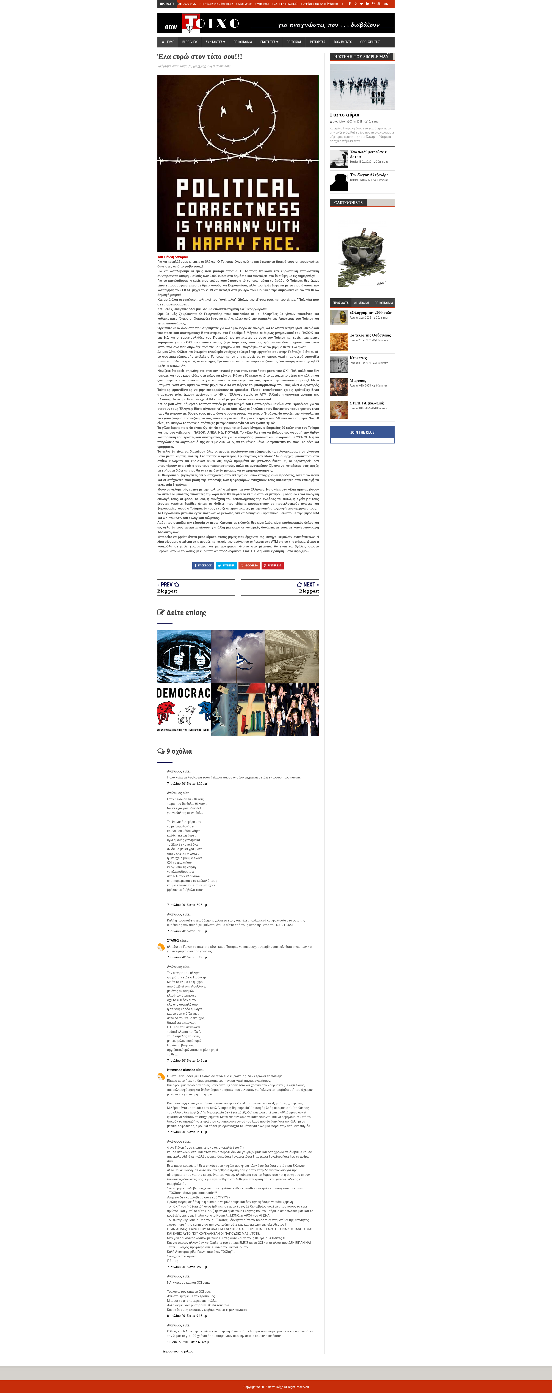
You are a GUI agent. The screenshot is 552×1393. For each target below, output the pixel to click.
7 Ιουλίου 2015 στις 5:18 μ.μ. (187, 957)
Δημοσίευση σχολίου (178, 1351)
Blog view (190, 42)
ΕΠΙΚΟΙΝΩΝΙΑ (243, 42)
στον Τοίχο (276, 1387)
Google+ (251, 565)
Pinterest (274, 565)
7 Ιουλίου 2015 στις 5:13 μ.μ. (187, 931)
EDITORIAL (294, 42)
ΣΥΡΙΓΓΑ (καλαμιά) (285, 3)
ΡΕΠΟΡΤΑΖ (318, 42)
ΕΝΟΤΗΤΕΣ (268, 42)
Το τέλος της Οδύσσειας (216, 3)
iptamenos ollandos (181, 1070)
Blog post (167, 591)
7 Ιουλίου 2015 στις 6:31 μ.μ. (187, 1132)
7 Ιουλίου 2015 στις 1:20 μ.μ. (187, 784)
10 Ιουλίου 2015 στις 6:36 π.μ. (188, 1342)
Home (169, 42)
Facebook (205, 565)
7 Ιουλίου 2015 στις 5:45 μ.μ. (187, 1061)
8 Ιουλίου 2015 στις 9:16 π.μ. (187, 1316)
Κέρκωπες (244, 3)
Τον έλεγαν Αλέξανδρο (369, 175)
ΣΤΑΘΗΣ (173, 940)
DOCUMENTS (343, 42)
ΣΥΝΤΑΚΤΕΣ (214, 42)
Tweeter (228, 565)
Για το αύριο (344, 115)
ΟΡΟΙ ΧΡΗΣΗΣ (370, 42)
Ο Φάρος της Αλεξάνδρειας (320, 3)
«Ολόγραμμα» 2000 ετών (179, 3)
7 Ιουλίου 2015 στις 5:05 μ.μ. (187, 905)
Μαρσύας (262, 3)
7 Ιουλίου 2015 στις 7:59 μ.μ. (187, 1267)
